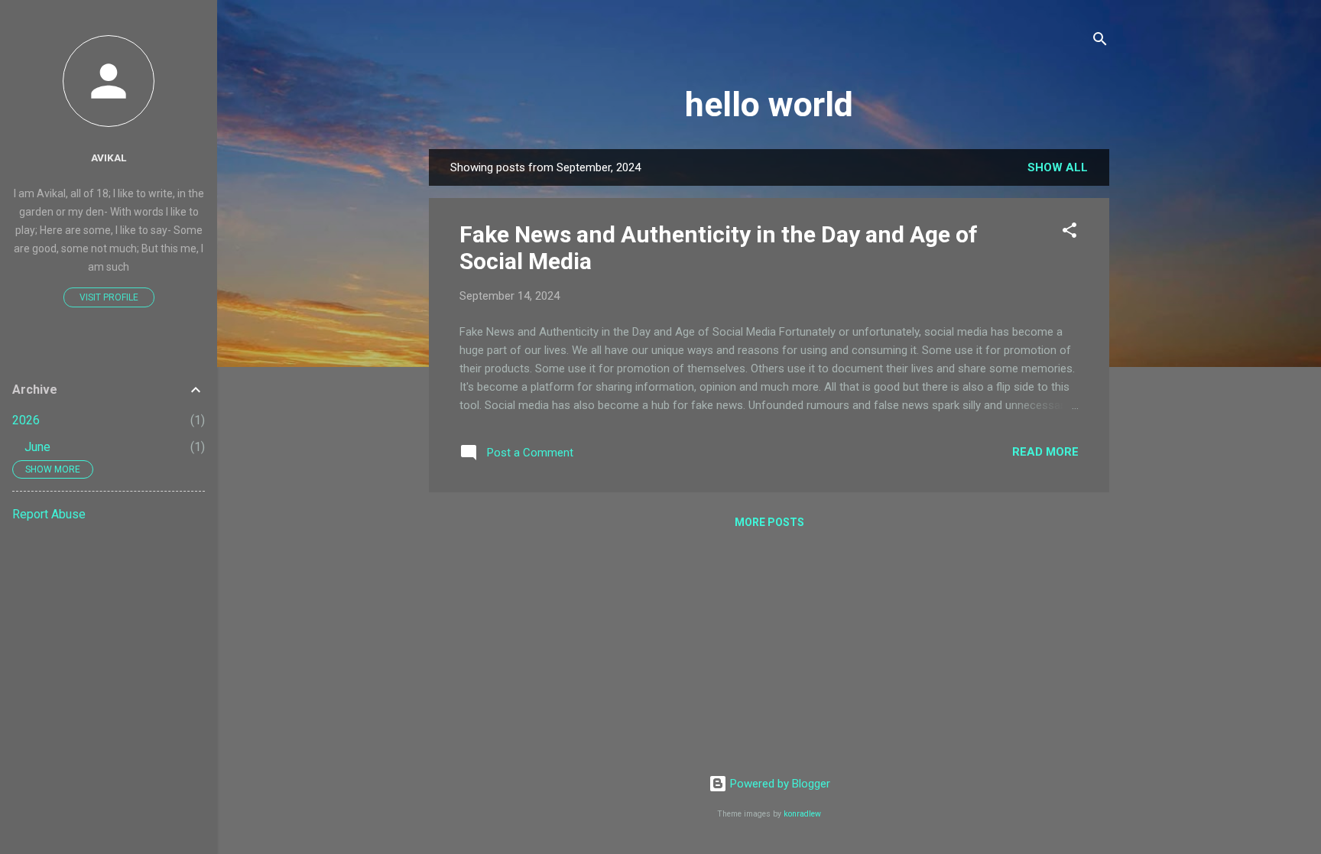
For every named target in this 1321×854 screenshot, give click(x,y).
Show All (1057, 167)
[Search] (1100, 41)
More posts (769, 522)
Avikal (108, 157)
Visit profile (109, 297)
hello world (769, 104)
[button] (1069, 233)
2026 (26, 420)
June (37, 447)
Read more (1045, 452)
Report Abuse (49, 514)
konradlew (802, 814)
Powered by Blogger (778, 784)
